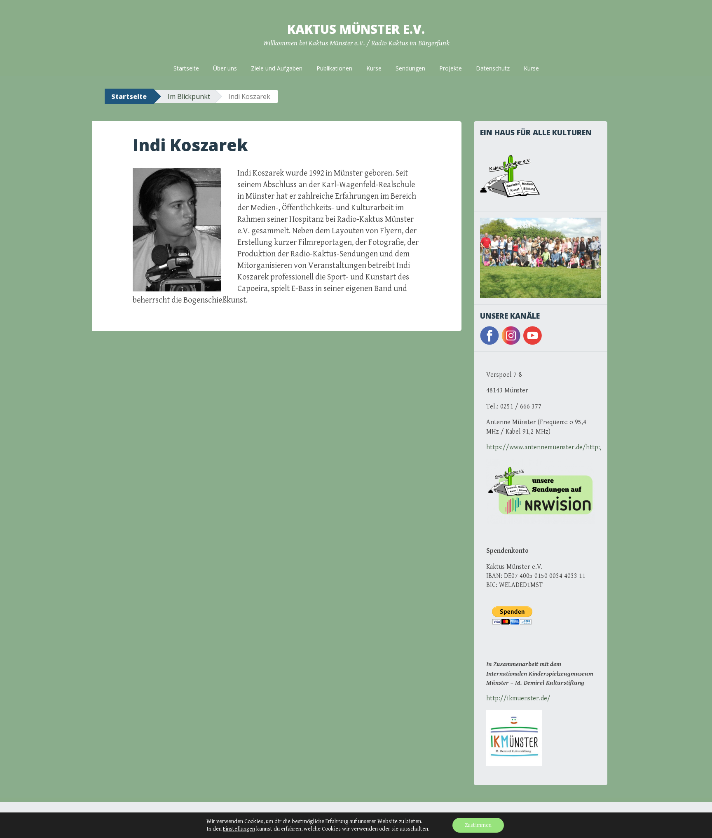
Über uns (225, 68)
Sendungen (410, 68)
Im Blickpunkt (189, 96)
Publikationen (334, 68)
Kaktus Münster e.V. (356, 29)
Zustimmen (478, 825)
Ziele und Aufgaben (276, 68)
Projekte (450, 68)
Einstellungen (239, 829)
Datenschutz (493, 68)
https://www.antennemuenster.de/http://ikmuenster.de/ (568, 447)
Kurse (374, 68)
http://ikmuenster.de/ (518, 698)
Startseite (186, 68)
